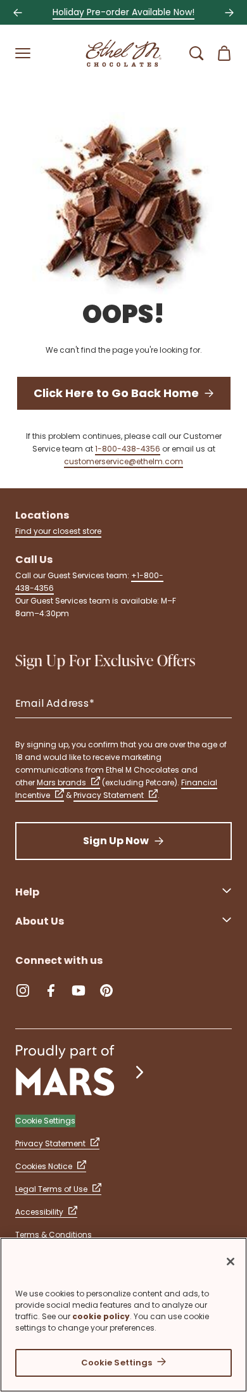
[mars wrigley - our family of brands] (81, 1071)
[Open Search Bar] (196, 53)
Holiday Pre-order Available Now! (123, 12)
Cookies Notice (43, 1166)
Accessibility (39, 1211)
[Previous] (17, 12)
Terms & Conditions (53, 1234)
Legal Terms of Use (51, 1189)
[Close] (230, 1261)
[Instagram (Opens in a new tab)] (22, 990)
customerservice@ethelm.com (123, 461)
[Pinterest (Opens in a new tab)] (106, 990)
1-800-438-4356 (127, 448)
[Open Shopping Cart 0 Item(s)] (224, 53)
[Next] (229, 12)
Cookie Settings (117, 1363)
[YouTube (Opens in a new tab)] (78, 990)
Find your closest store (58, 531)
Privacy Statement (108, 795)
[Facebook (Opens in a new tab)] (50, 990)
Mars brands (61, 782)
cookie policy (101, 1316)
